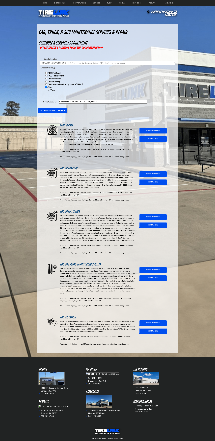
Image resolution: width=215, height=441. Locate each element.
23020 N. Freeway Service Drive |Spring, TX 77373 (55, 389)
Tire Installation (54, 78)
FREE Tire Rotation (55, 75)
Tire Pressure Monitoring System (80, 264)
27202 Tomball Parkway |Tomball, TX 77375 (52, 411)
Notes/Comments (50, 102)
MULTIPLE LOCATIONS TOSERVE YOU (164, 13)
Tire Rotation (68, 317)
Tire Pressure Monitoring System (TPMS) (65, 84)
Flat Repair (66, 125)
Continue (60, 110)
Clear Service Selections (47, 110)
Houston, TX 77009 (143, 391)
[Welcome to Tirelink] (54, 13)
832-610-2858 (47, 393)
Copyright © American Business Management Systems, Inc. (107, 438)
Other (51, 88)
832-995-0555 (94, 416)
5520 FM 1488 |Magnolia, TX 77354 (97, 379)
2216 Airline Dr (141, 388)
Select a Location (50, 59)
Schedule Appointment (153, 131)
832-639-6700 (47, 416)
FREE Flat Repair (54, 73)
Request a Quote (153, 139)
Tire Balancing (53, 81)
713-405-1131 (141, 393)
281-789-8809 (94, 383)
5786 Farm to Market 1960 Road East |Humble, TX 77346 (105, 411)
